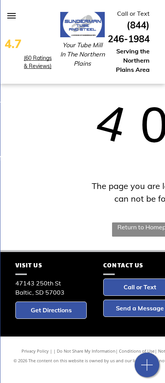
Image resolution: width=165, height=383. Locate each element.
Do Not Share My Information (86, 351)
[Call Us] (147, 369)
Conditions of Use (137, 351)
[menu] (11, 15)
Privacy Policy (35, 351)
